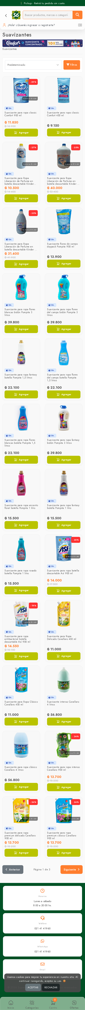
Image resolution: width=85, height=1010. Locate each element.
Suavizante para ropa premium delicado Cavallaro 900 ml (20, 835)
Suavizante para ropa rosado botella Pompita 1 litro (21, 572)
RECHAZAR (50, 987)
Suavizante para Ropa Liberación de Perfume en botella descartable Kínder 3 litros (20, 248)
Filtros (73, 65)
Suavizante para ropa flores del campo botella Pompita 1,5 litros (62, 377)
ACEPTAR (33, 987)
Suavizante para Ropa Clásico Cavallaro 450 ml (21, 703)
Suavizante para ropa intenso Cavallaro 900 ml (63, 768)
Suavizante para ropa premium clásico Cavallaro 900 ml (61, 835)
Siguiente (70, 869)
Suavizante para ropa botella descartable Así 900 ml (63, 572)
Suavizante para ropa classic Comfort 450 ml (63, 114)
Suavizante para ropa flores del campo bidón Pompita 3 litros (62, 312)
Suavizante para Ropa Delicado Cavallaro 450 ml (61, 638)
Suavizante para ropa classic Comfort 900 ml (21, 114)
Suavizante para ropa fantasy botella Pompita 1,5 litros (21, 376)
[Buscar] (77, 15)
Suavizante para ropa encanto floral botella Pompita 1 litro (21, 507)
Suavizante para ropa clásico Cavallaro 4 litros (21, 768)
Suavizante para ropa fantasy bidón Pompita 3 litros (63, 441)
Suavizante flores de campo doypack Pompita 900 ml (62, 245)
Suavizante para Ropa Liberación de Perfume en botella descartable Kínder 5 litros (62, 182)
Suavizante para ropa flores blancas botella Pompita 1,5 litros (20, 442)
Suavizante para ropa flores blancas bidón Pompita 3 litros (20, 312)
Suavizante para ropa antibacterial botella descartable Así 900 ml (17, 639)
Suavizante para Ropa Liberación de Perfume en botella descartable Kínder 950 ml (19, 182)
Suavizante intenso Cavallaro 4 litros (63, 703)
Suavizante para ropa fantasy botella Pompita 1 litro (63, 507)
